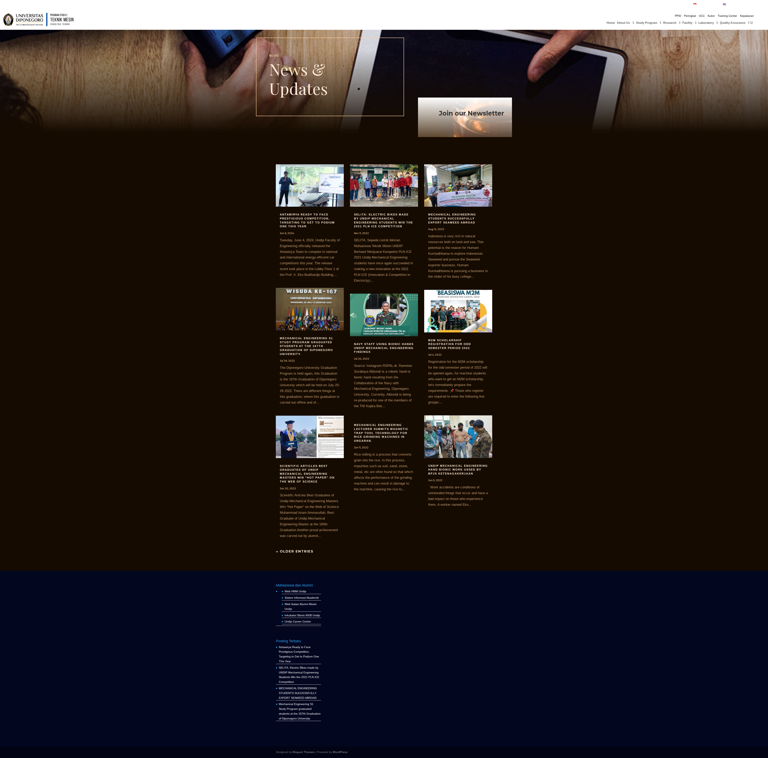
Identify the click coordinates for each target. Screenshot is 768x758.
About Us (623, 22)
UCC (702, 15)
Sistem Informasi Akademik (302, 597)
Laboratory (706, 22)
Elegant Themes (304, 752)
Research (669, 22)
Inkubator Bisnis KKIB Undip (302, 615)
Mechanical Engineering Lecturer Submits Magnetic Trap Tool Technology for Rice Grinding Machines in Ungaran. (381, 432)
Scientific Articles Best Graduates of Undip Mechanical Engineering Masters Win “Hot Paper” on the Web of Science (307, 473)
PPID (678, 15)
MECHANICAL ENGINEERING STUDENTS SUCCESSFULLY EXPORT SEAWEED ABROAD (452, 218)
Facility (687, 22)
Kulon (711, 15)
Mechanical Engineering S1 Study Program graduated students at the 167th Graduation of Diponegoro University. (306, 346)
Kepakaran (747, 15)
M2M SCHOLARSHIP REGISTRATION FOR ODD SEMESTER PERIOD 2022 (449, 344)
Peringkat (690, 15)
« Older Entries (294, 551)
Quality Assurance (732, 22)
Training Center (727, 15)
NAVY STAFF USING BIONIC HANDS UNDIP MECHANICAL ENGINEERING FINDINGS (384, 347)
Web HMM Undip (295, 591)
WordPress (340, 752)
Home (611, 22)
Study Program (646, 22)
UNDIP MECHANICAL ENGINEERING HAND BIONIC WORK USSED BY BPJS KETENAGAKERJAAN (458, 469)
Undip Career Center (298, 621)
